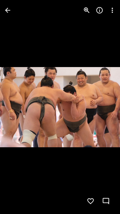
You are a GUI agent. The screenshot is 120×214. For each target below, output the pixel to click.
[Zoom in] (86, 10)
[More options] (112, 10)
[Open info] (99, 10)
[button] (18, 107)
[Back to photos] (7, 10)
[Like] (90, 201)
